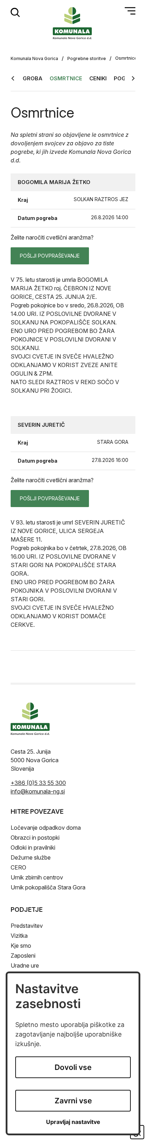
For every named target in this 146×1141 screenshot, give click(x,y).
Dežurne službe (31, 857)
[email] (38, 791)
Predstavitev (27, 925)
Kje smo (21, 945)
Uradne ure (25, 965)
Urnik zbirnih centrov (37, 877)
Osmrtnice (66, 78)
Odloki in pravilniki (33, 847)
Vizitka (19, 935)
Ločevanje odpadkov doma (46, 827)
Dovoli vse (73, 1067)
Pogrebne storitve (86, 58)
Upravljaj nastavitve (73, 1122)
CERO (18, 867)
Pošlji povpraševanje (50, 256)
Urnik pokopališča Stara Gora (48, 887)
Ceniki (98, 78)
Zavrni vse (73, 1100)
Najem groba (22, 78)
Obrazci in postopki (35, 837)
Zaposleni (23, 955)
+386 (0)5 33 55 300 (38, 782)
